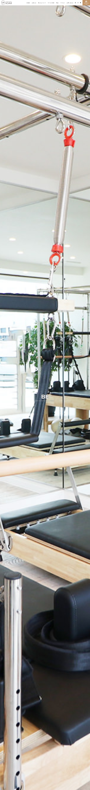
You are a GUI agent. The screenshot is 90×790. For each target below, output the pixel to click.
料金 (57, 2)
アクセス (62, 2)
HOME (28, 2)
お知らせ (34, 2)
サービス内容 (51, 2)
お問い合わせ (70, 2)
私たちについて (42, 2)
